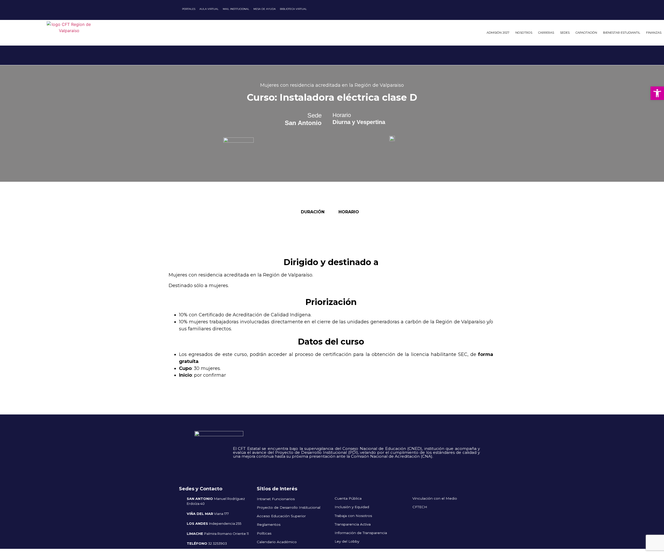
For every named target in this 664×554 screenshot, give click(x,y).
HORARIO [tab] (349, 211)
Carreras (546, 32)
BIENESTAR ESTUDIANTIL (621, 32)
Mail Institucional (236, 9)
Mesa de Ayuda (264, 9)
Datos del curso (331, 342)
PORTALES (188, 9)
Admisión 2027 (498, 32)
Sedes (565, 32)
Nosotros (523, 32)
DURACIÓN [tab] (313, 211)
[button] (657, 93)
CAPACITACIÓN (586, 32)
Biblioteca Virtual (293, 9)
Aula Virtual (209, 9)
